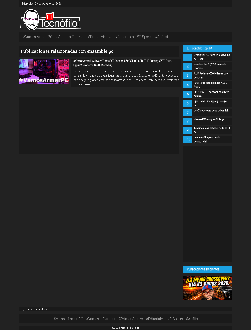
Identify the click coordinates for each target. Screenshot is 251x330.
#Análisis (162, 36)
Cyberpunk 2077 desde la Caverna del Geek (212, 57)
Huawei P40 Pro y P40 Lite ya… (210, 119)
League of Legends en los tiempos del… (208, 139)
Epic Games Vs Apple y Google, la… (210, 103)
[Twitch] (228, 3)
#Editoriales (124, 36)
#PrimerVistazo (100, 36)
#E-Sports (144, 36)
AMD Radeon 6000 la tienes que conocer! (211, 75)
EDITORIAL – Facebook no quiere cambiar (211, 94)
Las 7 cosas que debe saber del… (211, 110)
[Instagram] (222, 3)
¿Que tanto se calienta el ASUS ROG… (210, 85)
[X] (225, 3)
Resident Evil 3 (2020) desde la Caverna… (210, 66)
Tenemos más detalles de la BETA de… (212, 130)
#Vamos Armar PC (37, 36)
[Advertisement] (170, 19)
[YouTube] (226, 3)
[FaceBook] (223, 3)
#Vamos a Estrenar (70, 36)
